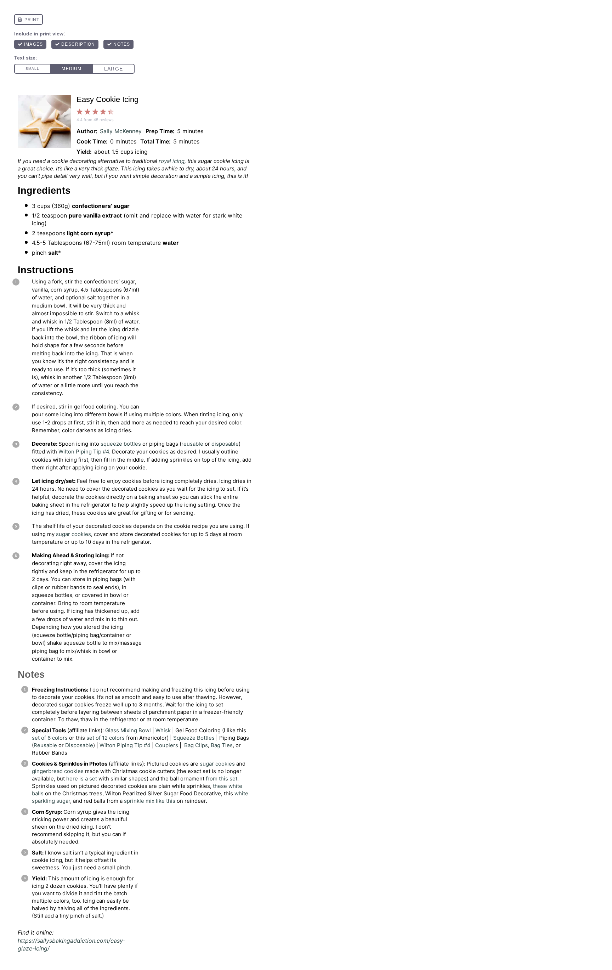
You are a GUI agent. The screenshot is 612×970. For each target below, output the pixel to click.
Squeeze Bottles (194, 737)
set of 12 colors (105, 737)
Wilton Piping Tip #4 (83, 451)
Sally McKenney (121, 131)
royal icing (172, 161)
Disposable (79, 745)
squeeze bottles (121, 443)
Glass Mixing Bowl (128, 730)
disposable (225, 443)
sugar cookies (73, 534)
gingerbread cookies (58, 771)
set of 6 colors (50, 737)
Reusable (45, 745)
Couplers (166, 745)
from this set (221, 778)
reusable (192, 443)
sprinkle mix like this (149, 800)
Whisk (163, 730)
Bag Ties (222, 745)
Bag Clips (196, 745)
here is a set (81, 778)
